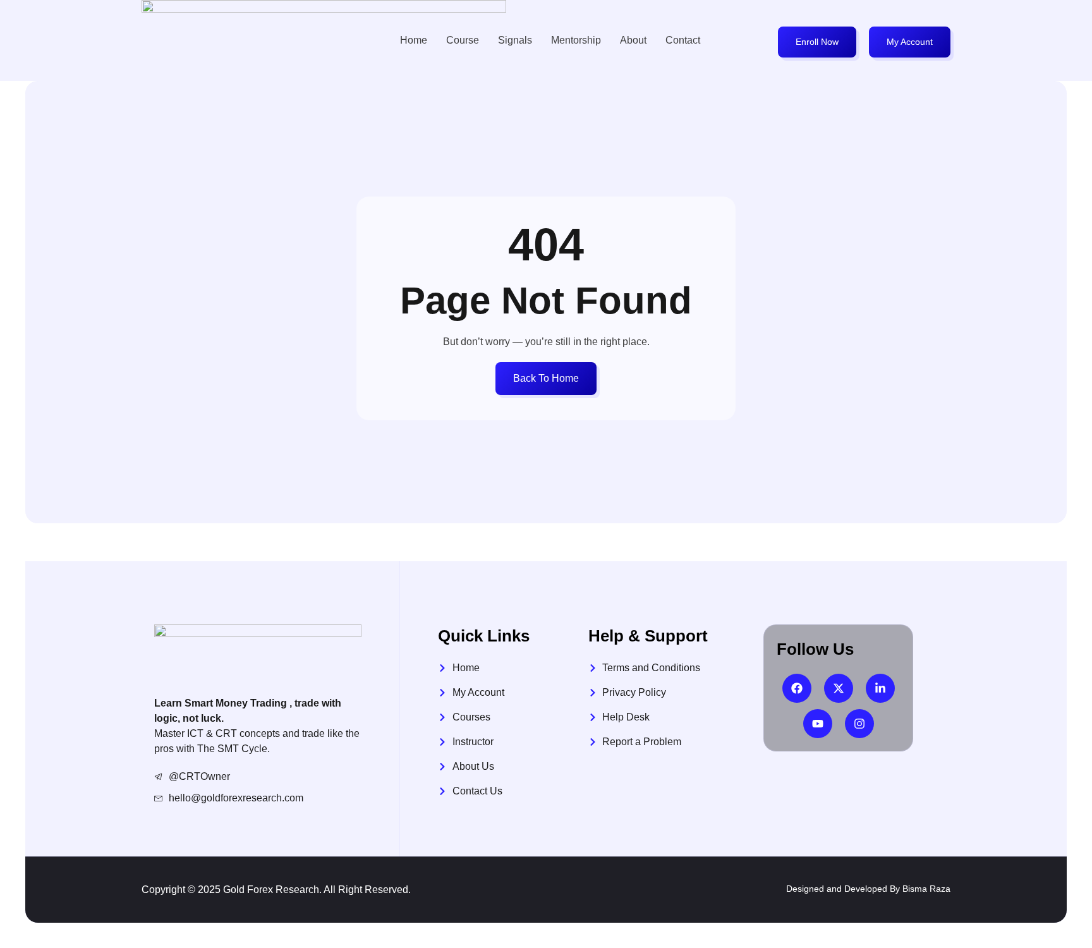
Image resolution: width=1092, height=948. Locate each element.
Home (413, 40)
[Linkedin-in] (880, 688)
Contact (682, 40)
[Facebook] (796, 688)
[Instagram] (859, 723)
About (633, 40)
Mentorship (576, 40)
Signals (515, 40)
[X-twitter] (838, 688)
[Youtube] (817, 723)
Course (462, 40)
